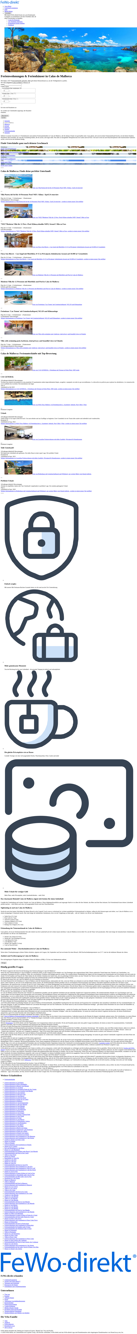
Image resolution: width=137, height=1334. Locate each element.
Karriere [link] (6, 1296)
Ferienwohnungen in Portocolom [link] (14, 1111)
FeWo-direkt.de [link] (9, 1324)
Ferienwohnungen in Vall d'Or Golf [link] (14, 1094)
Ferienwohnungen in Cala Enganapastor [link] (16, 1103)
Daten (2, 84)
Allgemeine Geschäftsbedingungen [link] (14, 1301)
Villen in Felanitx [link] (9, 1143)
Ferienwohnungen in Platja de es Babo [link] (15, 1131)
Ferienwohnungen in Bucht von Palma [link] (15, 1128)
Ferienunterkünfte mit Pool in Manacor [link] (15, 1183)
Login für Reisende (14, 20)
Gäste (2, 86)
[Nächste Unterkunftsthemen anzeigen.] (3, 167)
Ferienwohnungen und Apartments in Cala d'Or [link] (18, 1166)
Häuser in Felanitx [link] (9, 1141)
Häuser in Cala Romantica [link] (12, 1233)
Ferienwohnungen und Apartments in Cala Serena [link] (19, 1245)
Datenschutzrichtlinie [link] (10, 1304)
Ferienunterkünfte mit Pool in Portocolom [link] (16, 1223)
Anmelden (8, 13)
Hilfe (5, 9)
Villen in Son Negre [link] (10, 1155)
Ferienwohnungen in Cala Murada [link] (14, 1106)
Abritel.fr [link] (7, 1322)
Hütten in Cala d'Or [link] (10, 1163)
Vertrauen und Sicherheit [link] (11, 1283)
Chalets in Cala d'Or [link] (10, 1160)
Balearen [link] (7, 127)
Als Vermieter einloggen (15, 21)
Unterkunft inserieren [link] (10, 1280)
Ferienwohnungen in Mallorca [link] (13, 1101)
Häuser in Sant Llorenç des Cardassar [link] (15, 1240)
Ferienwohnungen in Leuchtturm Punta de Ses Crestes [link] (20, 1089)
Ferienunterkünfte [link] (9, 131)
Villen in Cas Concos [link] (10, 1188)
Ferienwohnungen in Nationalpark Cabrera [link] (17, 1121)
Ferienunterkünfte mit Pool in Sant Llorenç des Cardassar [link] (21, 1242)
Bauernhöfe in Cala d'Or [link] (11, 1158)
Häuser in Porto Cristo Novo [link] (12, 1218)
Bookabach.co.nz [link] (9, 1326)
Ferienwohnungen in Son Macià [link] (13, 1124)
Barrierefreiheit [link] (8, 1303)
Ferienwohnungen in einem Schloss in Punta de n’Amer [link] (20, 1215)
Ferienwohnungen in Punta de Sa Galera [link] (16, 1099)
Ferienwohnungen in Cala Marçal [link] (14, 1096)
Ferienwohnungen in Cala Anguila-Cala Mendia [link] (18, 1091)
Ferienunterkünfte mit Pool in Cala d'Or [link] (16, 1165)
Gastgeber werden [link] (104, 1043)
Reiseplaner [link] (9, 1023)
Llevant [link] (6, 126)
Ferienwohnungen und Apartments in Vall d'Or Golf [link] (19, 1168)
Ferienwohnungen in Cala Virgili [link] (14, 1116)
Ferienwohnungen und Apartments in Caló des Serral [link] (20, 1170)
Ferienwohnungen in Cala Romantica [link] (15, 1123)
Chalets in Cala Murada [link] (11, 1195)
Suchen (3, 117)
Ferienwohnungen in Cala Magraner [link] (15, 1109)
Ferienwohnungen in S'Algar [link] (13, 1118)
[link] (23, 25)
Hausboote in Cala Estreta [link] (12, 1178)
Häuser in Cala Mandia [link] (11, 1208)
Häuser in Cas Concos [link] (11, 1186)
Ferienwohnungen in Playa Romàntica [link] (15, 1084)
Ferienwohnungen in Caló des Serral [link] (15, 1098)
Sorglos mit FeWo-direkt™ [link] (12, 1281)
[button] (68, 1075)
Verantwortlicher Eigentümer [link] (12, 1311)
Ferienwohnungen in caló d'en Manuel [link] (15, 1104)
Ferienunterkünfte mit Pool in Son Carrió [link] (16, 1153)
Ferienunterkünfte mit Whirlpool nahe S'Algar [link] (18, 1228)
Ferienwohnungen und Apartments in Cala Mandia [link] (19, 1212)
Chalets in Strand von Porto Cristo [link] (14, 1139)
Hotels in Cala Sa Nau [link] (11, 1171)
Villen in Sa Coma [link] (9, 1190)
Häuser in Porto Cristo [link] (11, 1235)
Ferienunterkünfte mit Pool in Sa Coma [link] (15, 1191)
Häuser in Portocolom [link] (10, 1222)
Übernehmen (4, 115)
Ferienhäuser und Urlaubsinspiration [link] (15, 1286)
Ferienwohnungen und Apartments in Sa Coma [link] (18, 1193)
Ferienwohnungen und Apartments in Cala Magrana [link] (19, 1136)
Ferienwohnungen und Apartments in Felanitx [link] (18, 1145)
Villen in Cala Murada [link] (11, 1198)
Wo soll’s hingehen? (7, 82)
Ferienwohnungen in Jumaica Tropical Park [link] (17, 1114)
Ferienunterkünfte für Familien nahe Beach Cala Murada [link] (21, 1151)
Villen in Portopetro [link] (10, 1232)
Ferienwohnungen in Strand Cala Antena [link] (16, 1133)
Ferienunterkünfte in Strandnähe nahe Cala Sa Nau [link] (19, 1175)
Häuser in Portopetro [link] (10, 1230)
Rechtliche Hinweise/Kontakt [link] (13, 1309)
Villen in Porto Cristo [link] (10, 1237)
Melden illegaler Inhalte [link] (11, 1308)
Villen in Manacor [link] (9, 1181)
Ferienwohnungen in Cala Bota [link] (13, 1087)
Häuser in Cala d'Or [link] (10, 1161)
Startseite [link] (7, 121)
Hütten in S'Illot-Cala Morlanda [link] (13, 1213)
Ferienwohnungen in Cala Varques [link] (14, 1093)
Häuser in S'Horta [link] (9, 1156)
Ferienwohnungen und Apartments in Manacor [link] (18, 1185)
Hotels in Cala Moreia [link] (10, 1205)
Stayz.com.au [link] (8, 1327)
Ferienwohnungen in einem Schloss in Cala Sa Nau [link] (19, 1173)
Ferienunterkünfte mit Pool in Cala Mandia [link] (17, 1210)
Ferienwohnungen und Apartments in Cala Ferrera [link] (19, 1138)
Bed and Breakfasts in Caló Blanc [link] (14, 1148)
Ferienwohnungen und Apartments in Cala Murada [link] (19, 1203)
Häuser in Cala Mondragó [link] (12, 1150)
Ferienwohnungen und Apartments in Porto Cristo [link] (19, 1238)
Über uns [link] (7, 1294)
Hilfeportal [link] (28, 1060)
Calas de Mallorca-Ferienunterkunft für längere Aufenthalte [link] (21, 1016)
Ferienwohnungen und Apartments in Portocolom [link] (19, 1225)
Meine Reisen (8, 11)
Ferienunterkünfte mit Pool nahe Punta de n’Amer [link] (19, 1217)
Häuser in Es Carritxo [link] (10, 1146)
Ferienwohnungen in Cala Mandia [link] (14, 1108)
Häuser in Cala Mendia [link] (11, 1207)
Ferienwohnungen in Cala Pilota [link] (13, 1126)
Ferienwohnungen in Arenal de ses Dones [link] (16, 1134)
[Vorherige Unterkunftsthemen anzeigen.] (1, 167)
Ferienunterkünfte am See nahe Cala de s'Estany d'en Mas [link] (21, 1247)
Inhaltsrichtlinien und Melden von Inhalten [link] (16, 1313)
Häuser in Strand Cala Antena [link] (13, 1249)
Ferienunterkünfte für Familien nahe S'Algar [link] (17, 1227)
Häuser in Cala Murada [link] (11, 1197)
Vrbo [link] (5, 1321)
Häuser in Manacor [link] (10, 1180)
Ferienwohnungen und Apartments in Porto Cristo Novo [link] (21, 1220)
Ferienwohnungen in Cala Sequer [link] (14, 1113)
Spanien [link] (6, 129)
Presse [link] (6, 1299)
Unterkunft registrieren (11, 8)
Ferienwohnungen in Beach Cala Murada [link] (16, 1086)
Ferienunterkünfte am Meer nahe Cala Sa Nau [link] (18, 1176)
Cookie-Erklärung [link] (9, 1306)
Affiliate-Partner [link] (9, 1298)
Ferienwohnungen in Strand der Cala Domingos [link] (18, 1129)
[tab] (9, 1079)
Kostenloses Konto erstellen (16, 23)
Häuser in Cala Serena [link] (11, 1244)
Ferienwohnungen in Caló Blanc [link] (14, 1082)
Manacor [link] (7, 124)
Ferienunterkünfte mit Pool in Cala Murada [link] (17, 1202)
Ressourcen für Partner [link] (11, 1285)
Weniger (3, 963)
